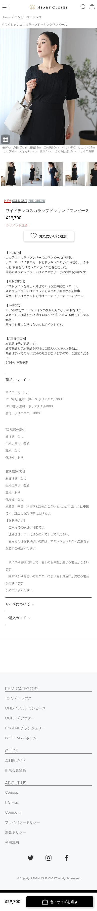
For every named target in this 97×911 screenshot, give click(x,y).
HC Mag (12, 802)
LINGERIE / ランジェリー (25, 728)
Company (13, 812)
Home (6, 17)
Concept (12, 792)
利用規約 (12, 842)
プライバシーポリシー (22, 822)
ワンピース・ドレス (28, 17)
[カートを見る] (91, 7)
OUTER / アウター (20, 718)
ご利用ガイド (15, 760)
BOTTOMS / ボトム (20, 738)
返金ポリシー (15, 832)
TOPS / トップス (18, 698)
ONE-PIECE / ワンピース (25, 708)
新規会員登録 (15, 770)
